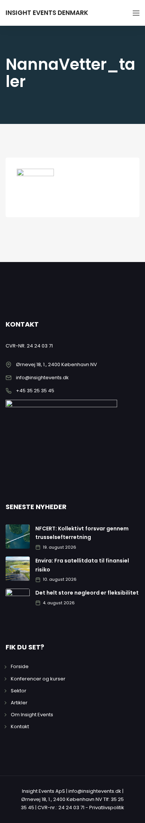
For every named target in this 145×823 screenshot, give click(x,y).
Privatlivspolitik (106, 807)
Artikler (19, 702)
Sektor (18, 690)
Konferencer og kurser (38, 678)
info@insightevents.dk (42, 377)
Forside (20, 666)
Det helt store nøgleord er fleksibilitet (87, 592)
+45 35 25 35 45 (35, 390)
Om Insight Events (32, 714)
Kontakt (20, 726)
